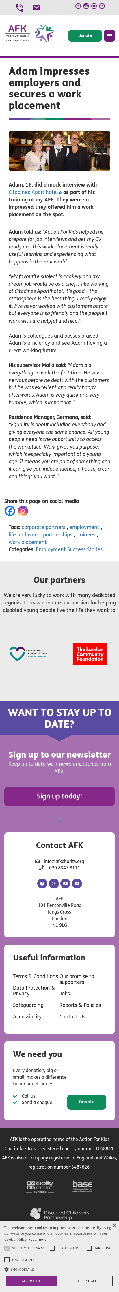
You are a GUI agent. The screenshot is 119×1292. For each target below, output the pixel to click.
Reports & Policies (80, 1005)
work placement (28, 542)
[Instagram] (24, 511)
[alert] (59, 1256)
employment (84, 527)
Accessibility (27, 1017)
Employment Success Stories (69, 549)
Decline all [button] (87, 1281)
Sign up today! (59, 796)
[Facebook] (11, 511)
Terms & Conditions (35, 976)
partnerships (57, 535)
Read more (38, 1240)
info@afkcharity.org (64, 861)
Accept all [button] (31, 1281)
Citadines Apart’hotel (33, 192)
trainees (85, 535)
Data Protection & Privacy (34, 991)
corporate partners (43, 527)
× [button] (114, 1225)
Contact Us (72, 1017)
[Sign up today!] (60, 821)
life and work (24, 535)
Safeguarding (28, 1005)
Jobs (65, 993)
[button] (59, 1269)
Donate (85, 35)
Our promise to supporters (77, 979)
